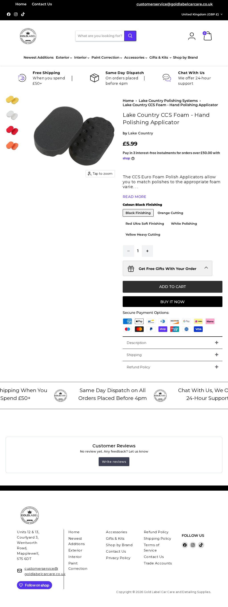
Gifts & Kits (159, 57)
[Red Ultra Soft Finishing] (145, 228)
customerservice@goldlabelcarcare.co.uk (174, 4)
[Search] (130, 36)
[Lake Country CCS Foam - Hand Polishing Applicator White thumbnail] (12, 115)
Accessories (134, 57)
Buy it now (172, 302)
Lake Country (140, 133)
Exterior (63, 57)
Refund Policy (138, 367)
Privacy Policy (118, 558)
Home (20, 4)
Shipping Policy (157, 538)
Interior (81, 57)
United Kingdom (200, 14)
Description (136, 343)
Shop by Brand (185, 57)
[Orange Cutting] (171, 218)
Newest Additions (39, 57)
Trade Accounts (158, 563)
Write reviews (114, 462)
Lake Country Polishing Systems (168, 101)
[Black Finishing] (139, 218)
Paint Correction (106, 57)
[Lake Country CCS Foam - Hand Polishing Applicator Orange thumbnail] (12, 145)
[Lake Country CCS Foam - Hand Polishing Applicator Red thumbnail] (12, 130)
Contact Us (42, 4)
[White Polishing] (184, 228)
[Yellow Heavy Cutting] (143, 239)
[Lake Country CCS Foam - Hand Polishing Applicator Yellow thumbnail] (12, 100)
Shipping (134, 355)
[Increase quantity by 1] (147, 251)
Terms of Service (151, 547)
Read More (135, 197)
